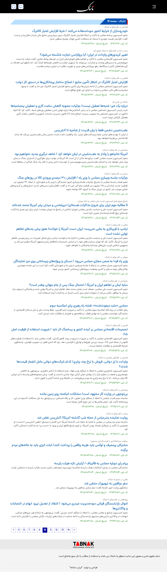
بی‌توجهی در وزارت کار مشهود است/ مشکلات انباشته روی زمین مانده (84, 394)
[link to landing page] (85, 6)
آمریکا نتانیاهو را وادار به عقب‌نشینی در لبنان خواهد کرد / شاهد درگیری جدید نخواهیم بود (71, 154)
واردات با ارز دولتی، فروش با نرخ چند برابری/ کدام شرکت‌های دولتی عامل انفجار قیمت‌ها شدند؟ (72, 364)
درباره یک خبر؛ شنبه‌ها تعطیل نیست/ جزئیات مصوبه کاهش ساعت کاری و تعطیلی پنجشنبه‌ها (69, 106)
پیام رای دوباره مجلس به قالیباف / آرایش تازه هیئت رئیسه (91, 463)
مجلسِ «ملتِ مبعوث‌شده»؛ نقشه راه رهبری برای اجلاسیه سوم (89, 305)
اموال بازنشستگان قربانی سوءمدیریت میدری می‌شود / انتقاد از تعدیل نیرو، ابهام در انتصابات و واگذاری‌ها (69, 506)
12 (56, 530)
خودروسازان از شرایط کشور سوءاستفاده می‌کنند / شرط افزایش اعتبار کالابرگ (80, 31)
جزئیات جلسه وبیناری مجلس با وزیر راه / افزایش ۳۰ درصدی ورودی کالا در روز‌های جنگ (73, 178)
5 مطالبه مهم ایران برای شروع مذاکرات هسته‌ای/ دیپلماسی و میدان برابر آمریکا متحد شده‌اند (70, 205)
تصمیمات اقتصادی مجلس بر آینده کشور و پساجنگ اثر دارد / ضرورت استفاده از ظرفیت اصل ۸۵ (69, 332)
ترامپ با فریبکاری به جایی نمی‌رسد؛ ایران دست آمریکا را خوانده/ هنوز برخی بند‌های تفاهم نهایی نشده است (72, 231)
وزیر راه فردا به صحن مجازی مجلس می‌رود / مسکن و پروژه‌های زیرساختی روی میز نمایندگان (70, 261)
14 (68, 530)
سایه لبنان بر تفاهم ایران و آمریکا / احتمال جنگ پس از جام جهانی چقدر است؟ (78, 285)
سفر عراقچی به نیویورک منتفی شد (106, 483)
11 (51, 530)
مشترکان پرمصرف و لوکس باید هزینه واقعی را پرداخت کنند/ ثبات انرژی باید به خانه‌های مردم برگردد (70, 448)
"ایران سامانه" (76, 568)
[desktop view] (20, 6)
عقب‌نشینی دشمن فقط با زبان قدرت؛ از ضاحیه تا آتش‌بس (91, 130)
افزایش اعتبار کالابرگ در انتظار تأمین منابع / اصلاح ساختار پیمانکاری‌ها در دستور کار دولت (72, 82)
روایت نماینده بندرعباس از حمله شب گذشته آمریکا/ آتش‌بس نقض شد (82, 418)
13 (63, 530)
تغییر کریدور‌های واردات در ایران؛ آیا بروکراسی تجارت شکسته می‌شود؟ (84, 55)
